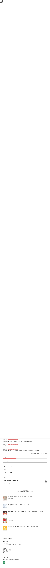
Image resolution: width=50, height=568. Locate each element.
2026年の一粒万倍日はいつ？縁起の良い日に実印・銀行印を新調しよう (23, 526)
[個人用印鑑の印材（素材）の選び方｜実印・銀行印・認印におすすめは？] (5, 498)
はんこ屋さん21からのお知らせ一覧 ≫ (39, 453)
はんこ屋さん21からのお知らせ (13, 439)
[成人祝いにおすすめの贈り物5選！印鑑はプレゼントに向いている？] (5, 520)
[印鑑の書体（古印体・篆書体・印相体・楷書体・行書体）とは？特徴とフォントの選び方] (5, 513)
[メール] (4, 562)
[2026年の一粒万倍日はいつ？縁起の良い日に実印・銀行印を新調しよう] (5, 528)
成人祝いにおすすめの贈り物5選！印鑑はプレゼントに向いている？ (22, 519)
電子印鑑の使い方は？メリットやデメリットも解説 (13, 445)
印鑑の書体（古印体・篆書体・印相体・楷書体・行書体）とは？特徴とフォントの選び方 (21, 450)
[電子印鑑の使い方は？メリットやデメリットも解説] (5, 506)
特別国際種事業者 (25, 490)
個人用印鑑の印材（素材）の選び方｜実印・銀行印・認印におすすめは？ (18, 441)
